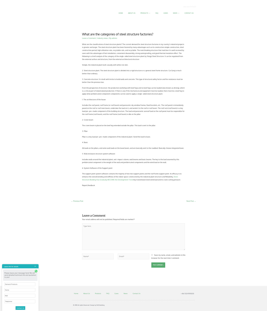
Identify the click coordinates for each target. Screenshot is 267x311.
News (175, 13)
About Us (131, 13)
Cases (165, 13)
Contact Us (189, 13)
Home (121, 13)
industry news (102, 38)
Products (144, 13)
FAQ (156, 13)
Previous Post (77, 201)
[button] (20, 266)
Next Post (191, 201)
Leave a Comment (89, 38)
